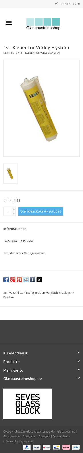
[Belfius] (46, 447)
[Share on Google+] (12, 279)
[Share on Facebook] (6, 279)
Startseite (10, 53)
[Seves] (41, 404)
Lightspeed (26, 441)
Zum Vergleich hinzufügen (56, 293)
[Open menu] (8, 22)
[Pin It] (19, 279)
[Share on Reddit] (26, 279)
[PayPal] (26, 447)
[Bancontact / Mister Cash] (56, 447)
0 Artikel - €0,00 (70, 4)
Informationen (14, 229)
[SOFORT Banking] (65, 447)
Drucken (8, 297)
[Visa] (75, 447)
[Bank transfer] (36, 447)
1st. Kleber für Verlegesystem (39, 53)
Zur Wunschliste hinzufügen (20, 293)
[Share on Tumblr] (32, 279)
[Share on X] (39, 279)
